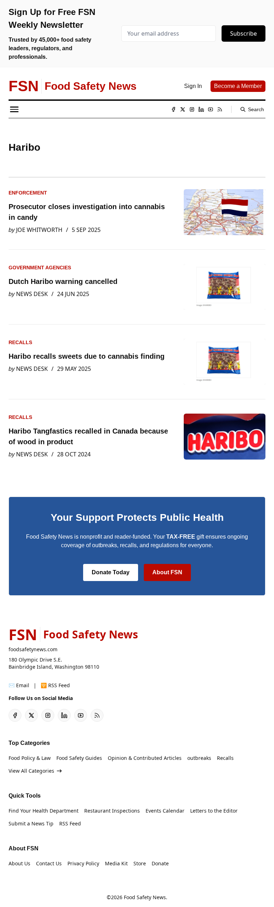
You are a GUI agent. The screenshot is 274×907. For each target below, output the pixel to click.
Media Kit (116, 863)
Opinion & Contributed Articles (145, 758)
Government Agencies (40, 267)
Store (139, 863)
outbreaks (199, 758)
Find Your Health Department (43, 810)
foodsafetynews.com (33, 649)
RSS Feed (70, 823)
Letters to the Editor (214, 810)
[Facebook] (173, 109)
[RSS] (220, 109)
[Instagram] (192, 109)
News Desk (32, 294)
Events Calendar (165, 810)
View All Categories (31, 770)
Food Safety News (145, 897)
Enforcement (28, 193)
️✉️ (19, 685)
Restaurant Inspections (112, 810)
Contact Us (49, 863)
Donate (160, 863)
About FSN (167, 572)
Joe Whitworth (39, 230)
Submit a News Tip (31, 823)
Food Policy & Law (30, 758)
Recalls (20, 342)
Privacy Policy (83, 863)
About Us (19, 863)
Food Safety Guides (79, 758)
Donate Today (111, 572)
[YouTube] (210, 109)
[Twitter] (183, 109)
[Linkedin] (201, 109)
